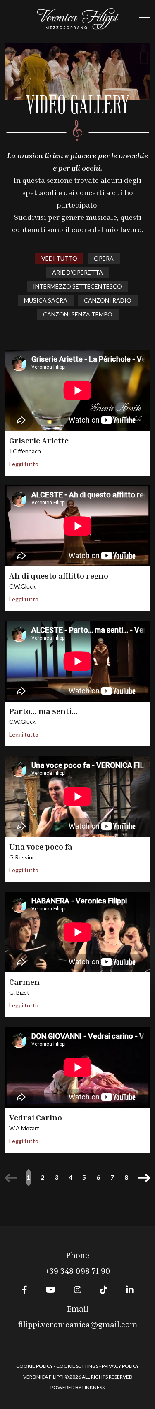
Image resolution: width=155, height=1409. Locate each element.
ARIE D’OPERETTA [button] (77, 272)
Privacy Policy (120, 1366)
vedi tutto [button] (59, 258)
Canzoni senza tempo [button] (77, 314)
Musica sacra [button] (45, 300)
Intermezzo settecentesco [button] (77, 286)
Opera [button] (104, 258)
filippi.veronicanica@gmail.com (77, 1324)
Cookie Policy (34, 1366)
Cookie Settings (77, 1366)
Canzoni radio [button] (107, 300)
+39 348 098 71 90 (77, 1270)
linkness (93, 1387)
